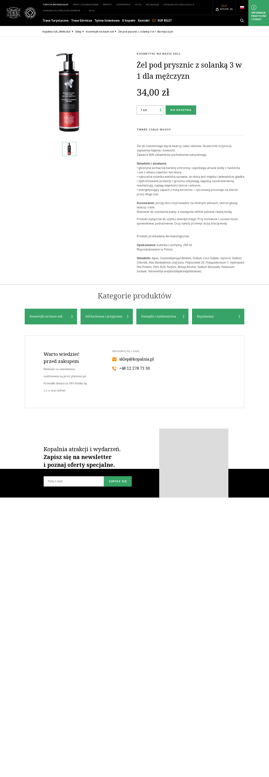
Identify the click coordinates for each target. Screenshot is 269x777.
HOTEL (138, 4)
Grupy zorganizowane (85, 4)
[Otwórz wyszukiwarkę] (242, 20)
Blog (92, 10)
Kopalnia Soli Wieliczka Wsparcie (61, 10)
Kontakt (144, 20)
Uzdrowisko (123, 4)
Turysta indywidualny (55, 4)
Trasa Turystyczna (55, 20)
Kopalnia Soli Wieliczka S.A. (179, 4)
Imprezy (107, 4)
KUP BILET (165, 20)
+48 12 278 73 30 (134, 368)
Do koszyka (181, 110)
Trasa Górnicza (81, 20)
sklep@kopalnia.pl (136, 359)
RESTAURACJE (152, 4)
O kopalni (128, 20)
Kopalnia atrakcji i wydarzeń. (82, 457)
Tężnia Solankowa (106, 20)
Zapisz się (118, 481)
